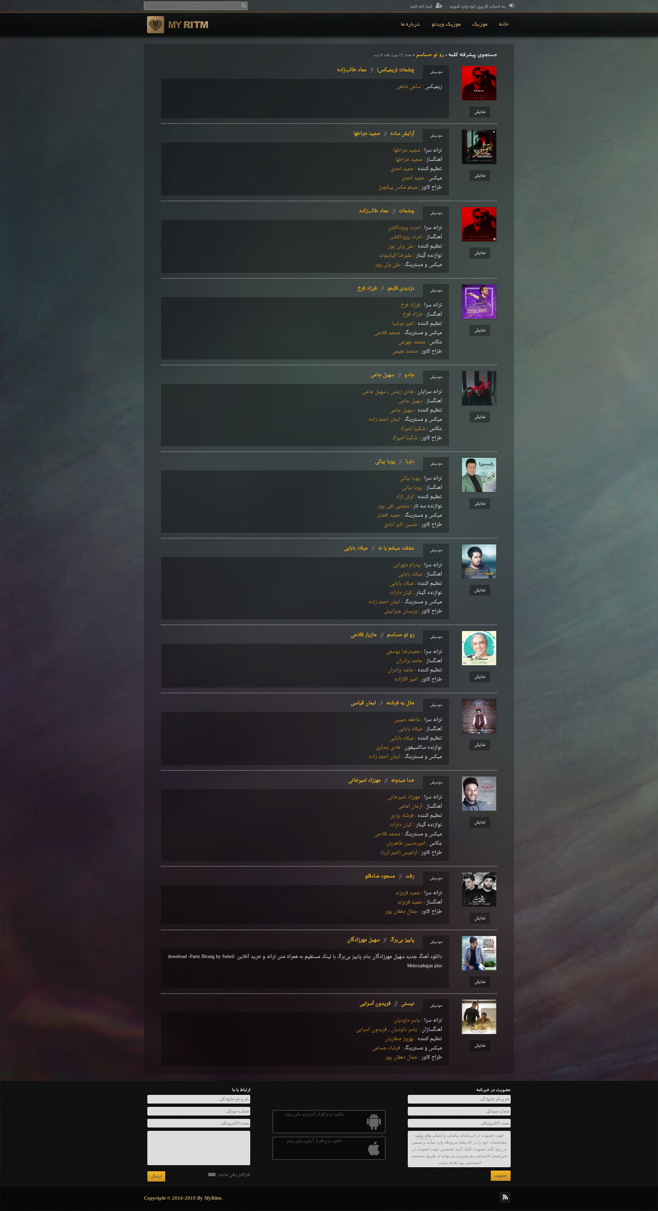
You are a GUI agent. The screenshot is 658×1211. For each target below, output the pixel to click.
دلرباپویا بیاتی (394, 461)
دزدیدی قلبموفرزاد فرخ (385, 288)
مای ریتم (423, 1135)
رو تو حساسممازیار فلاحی (382, 635)
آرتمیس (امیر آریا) (399, 852)
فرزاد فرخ (410, 305)
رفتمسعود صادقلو (389, 876)
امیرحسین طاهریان (405, 843)
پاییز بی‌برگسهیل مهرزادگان (380, 940)
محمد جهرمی (411, 342)
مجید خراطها (406, 150)
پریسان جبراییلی (400, 611)
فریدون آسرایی (371, 1029)
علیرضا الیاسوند (395, 255)
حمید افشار (388, 515)
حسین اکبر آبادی (400, 524)
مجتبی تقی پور (393, 506)
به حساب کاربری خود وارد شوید (477, 6)
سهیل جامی (374, 391)
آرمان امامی (410, 806)
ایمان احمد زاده (384, 419)
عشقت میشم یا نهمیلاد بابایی (379, 548)
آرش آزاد (405, 497)
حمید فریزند (407, 893)
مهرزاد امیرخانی (404, 797)
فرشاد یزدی (402, 815)
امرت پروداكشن (404, 227)
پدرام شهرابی (406, 565)
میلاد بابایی (410, 574)
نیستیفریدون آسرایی (387, 1003)
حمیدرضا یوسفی (403, 651)
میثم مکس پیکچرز (398, 187)
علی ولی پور (401, 246)
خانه (503, 25)
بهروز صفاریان (399, 1039)
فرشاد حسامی (386, 1048)
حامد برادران (409, 661)
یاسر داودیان (407, 1020)
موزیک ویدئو (446, 25)
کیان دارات (401, 592)
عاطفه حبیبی (407, 719)
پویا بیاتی (410, 478)
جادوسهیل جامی (392, 375)
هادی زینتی (401, 391)
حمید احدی (402, 169)
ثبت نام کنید (421, 6)
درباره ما (410, 25)
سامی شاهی (408, 86)
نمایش (480, 112)
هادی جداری (388, 747)
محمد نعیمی (404, 351)
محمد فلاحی (387, 333)
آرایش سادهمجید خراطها (383, 133)
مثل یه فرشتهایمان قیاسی (382, 703)
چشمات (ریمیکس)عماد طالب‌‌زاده (375, 70)
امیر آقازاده (405, 679)
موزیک (479, 25)
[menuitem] (503, 25)
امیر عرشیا (403, 323)
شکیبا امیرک (412, 428)
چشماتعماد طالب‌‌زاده (386, 211)
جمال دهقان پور (401, 911)
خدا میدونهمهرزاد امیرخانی (381, 780)
